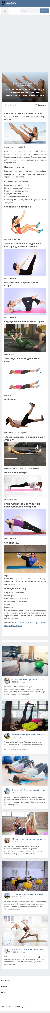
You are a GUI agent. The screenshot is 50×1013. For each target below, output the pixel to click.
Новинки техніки (25, 99)
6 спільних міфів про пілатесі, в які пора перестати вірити (29, 679)
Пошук (44, 11)
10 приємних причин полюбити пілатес (29, 839)
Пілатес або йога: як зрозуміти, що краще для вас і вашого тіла (29, 790)
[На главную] (10, 3)
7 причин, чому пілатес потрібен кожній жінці (29, 894)
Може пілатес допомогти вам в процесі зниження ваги (29, 734)
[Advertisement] (25, 41)
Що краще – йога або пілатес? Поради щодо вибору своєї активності (29, 949)
